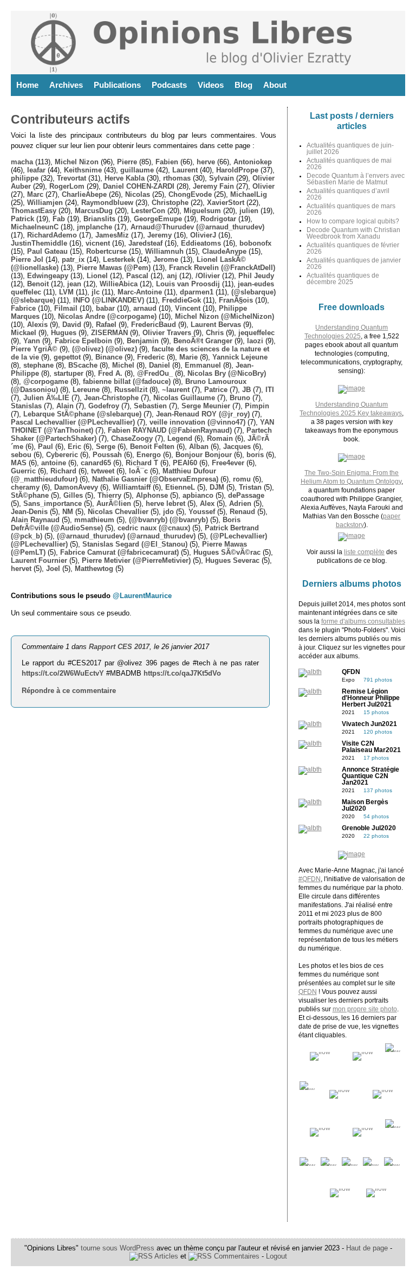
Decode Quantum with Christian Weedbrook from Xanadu (353, 233)
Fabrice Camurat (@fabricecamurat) (119, 552)
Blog (243, 84)
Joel (53, 568)
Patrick (22, 219)
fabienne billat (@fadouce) (127, 381)
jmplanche (94, 227)
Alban (199, 446)
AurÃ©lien (113, 503)
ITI (269, 390)
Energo (148, 455)
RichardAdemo (52, 235)
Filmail (65, 308)
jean (74, 284)
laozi (255, 341)
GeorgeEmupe (158, 219)
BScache (83, 365)
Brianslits (99, 219)
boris (255, 455)
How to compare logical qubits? (353, 221)
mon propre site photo (365, 1009)
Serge (105, 446)
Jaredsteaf (145, 243)
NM (67, 512)
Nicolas (137, 194)
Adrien (240, 503)
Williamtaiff (132, 487)
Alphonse (152, 495)
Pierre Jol (27, 259)
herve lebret (165, 503)
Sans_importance (52, 503)
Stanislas (26, 406)
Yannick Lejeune (240, 357)
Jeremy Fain (213, 186)
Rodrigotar (218, 219)
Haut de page (367, 1248)
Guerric (23, 471)
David (71, 324)
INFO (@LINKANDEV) (108, 300)
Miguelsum (202, 211)
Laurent (185, 170)
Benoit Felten (152, 446)
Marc (35, 194)
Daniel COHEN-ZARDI (138, 186)
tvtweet (102, 471)
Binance (108, 357)
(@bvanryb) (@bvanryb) (168, 520)
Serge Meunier (205, 406)
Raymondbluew (107, 202)
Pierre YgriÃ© (34, 349)
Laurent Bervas (216, 324)
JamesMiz (112, 235)
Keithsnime (83, 170)
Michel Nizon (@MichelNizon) (224, 316)
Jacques (237, 446)
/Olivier (208, 276)
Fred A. (110, 373)
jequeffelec (256, 333)
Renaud (242, 512)
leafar (36, 170)
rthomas (177, 178)
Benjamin (143, 341)
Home (27, 84)
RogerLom (66, 186)
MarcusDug (94, 211)
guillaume (137, 170)
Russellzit (130, 390)
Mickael (23, 333)
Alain (65, 406)
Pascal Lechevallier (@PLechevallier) (73, 422)
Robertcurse (106, 251)
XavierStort (225, 202)
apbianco (198, 495)
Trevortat (71, 178)
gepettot (67, 357)
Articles (165, 1256)
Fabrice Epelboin (83, 341)
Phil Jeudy (256, 276)
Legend (179, 438)
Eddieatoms (201, 243)
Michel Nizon (77, 162)
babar (105, 308)
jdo (168, 512)
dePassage (246, 495)
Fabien (166, 162)
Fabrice (23, 308)
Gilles (73, 495)
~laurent (176, 390)
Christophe (170, 202)
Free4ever (228, 463)
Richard (63, 471)
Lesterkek (119, 259)
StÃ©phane (30, 495)
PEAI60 (185, 463)
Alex (207, 503)
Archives (66, 84)
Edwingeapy (47, 276)
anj (172, 276)
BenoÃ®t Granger (202, 341)
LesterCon (148, 211)
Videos (211, 84)
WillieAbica (119, 284)
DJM (217, 487)
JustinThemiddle (39, 243)
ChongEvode (190, 194)
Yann (31, 341)
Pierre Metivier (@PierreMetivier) (136, 560)
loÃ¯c (138, 471)
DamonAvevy (76, 487)
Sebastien (150, 406)
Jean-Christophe (111, 398)
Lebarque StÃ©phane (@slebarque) (82, 414)
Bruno (240, 398)
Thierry (109, 495)
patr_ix (73, 259)
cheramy (25, 487)
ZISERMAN (109, 333)
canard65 (96, 463)
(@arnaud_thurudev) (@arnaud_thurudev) (126, 536)
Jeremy (159, 235)
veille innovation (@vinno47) (197, 422)
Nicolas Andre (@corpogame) (107, 316)
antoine (53, 463)
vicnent (98, 243)
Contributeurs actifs (70, 119)
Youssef (201, 512)
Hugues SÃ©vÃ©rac (227, 552)
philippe (24, 178)
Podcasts (169, 84)
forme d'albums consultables (363, 621)
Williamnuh (164, 251)
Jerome (165, 259)
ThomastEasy (33, 211)
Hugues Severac (232, 560)
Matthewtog (94, 568)
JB (246, 390)
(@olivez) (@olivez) (104, 349)
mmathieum (94, 520)
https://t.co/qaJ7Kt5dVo (182, 673)
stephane (38, 365)
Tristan (250, 487)
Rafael (106, 324)
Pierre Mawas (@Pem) (114, 268)
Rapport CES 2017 (119, 647)
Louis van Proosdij (188, 284)
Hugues (63, 333)
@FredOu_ (155, 373)
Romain (220, 438)
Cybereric (62, 455)
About (275, 84)
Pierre (127, 162)
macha (22, 162)
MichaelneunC (34, 227)
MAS (19, 463)
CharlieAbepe (84, 194)
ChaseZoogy (132, 438)
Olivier (263, 186)
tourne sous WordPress (119, 1248)
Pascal (137, 276)
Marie (188, 357)
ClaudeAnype (224, 251)
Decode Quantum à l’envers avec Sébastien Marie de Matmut (356, 178)
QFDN (307, 992)
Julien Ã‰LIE (46, 398)
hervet (21, 568)
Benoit (38, 284)
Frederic (151, 357)
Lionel (97, 276)
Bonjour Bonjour (204, 455)
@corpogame (45, 381)
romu (242, 479)
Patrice (215, 390)
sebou (21, 455)
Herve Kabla (125, 178)
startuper (68, 373)
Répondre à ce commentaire (69, 690)
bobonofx (255, 243)
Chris (215, 333)
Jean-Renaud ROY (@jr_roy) (203, 414)
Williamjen (45, 202)
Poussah (107, 455)
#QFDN (309, 879)
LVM (66, 292)
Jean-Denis (29, 512)
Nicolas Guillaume (184, 398)
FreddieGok (181, 300)
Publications (117, 84)
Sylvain (221, 178)
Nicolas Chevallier (118, 512)
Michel (123, 365)
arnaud (145, 308)
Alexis (37, 324)
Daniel (159, 365)
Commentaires (235, 1256)
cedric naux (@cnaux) (154, 528)
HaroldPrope (237, 170)
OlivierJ (203, 235)
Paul (45, 446)
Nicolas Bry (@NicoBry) (226, 373)
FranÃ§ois (236, 300)
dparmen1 (196, 292)
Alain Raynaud (35, 520)
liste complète (364, 552)
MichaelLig (248, 194)
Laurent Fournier (39, 560)
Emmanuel (203, 365)
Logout (276, 1256)
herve (206, 162)
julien (248, 211)
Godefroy (103, 406)
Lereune (86, 390)
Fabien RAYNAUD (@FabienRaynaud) (170, 430)
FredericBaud (153, 324)
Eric (74, 446)
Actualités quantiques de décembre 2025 (343, 278)
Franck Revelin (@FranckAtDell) (222, 268)
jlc (96, 292)
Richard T (142, 463)
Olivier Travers (166, 333)
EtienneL (180, 487)
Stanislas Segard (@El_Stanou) (134, 544)
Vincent (187, 308)
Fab (59, 219)
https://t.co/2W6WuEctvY (63, 673)
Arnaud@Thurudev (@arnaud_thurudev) (197, 227)
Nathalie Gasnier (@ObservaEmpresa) (155, 479)
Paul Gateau (47, 251)
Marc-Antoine (140, 292)
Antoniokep (252, 162)
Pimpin (257, 406)
